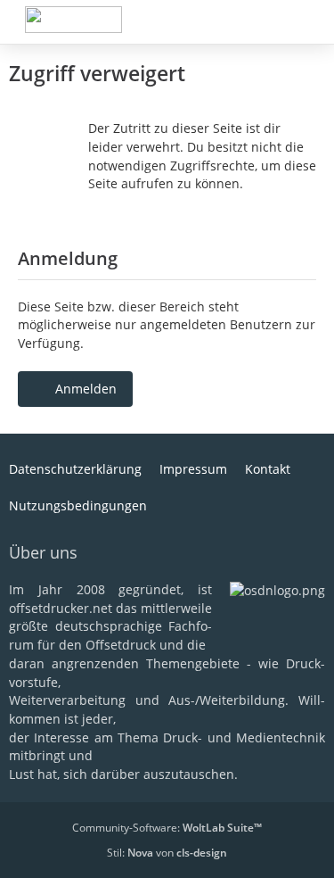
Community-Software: (167, 827)
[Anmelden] (266, 22)
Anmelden (86, 388)
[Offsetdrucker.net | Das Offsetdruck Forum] (73, 19)
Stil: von (167, 852)
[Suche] (222, 22)
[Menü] (311, 22)
